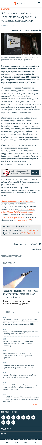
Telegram (5, 218)
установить (22, 220)
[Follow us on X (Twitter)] (8, 417)
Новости (5, 9)
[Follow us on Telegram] (28, 417)
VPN (29, 220)
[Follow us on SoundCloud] (33, 417)
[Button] (17, 30)
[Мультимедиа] (6, 442)
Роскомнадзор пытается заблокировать (18, 201)
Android (31, 233)
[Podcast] (8, 422)
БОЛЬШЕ (36, 405)
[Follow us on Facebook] (3, 417)
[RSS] (3, 422)
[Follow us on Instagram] (18, 417)
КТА (16, 442)
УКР (25, 442)
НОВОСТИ (9, 312)
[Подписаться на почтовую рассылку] (13, 422)
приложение (31, 230)
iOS (23, 233)
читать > (35, 172)
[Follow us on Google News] (23, 417)
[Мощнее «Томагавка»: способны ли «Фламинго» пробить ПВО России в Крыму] (21, 277)
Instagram (14, 218)
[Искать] (35, 442)
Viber (23, 218)
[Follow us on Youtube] (13, 417)
